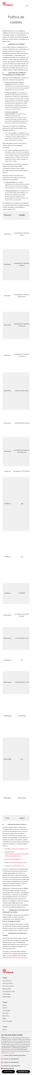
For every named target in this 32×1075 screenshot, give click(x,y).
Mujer (4, 1018)
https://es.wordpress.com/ (20, 849)
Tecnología (6, 1010)
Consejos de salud (9, 991)
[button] (16, 1068)
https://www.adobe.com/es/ (18, 862)
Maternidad (6, 989)
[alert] (16, 1053)
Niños (4, 1029)
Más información (10, 1053)
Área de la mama (8, 986)
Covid (4, 1005)
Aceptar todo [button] (8, 1071)
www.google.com (15, 859)
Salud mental (7, 981)
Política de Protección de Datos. (17, 957)
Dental (5, 1008)
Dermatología (7, 1021)
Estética (5, 1013)
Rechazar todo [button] (23, 1071)
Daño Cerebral (7, 983)
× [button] (30, 1034)
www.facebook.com (17, 866)
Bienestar (6, 1016)
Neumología (6, 997)
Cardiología (6, 994)
